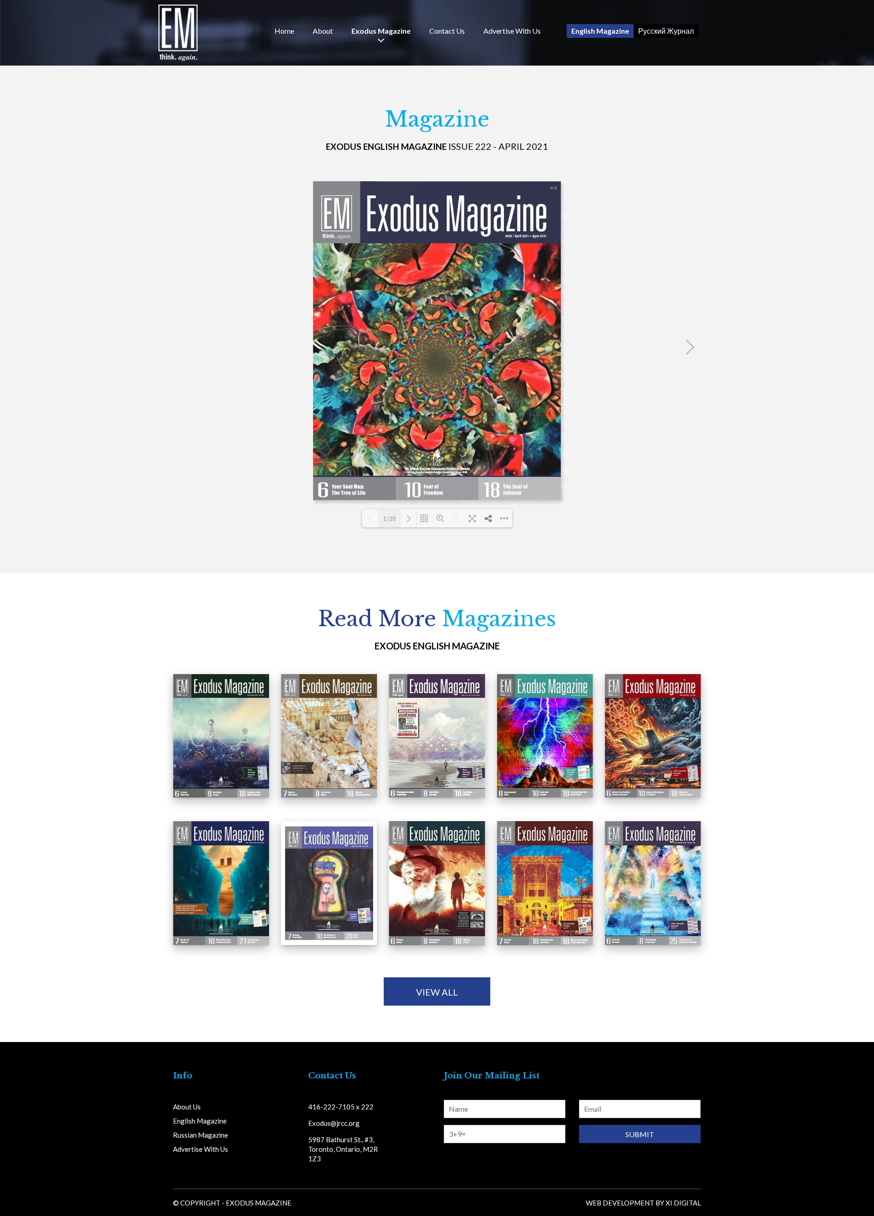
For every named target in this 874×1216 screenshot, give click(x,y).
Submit (639, 1134)
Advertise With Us (512, 31)
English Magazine (600, 30)
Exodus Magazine (381, 31)
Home (284, 31)
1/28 (389, 518)
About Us (187, 1107)
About (323, 31)
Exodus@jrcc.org (334, 1123)
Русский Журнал (666, 30)
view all (437, 991)
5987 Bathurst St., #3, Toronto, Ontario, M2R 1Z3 (343, 1149)
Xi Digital (683, 1203)
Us (447, 31)
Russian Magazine (200, 1135)
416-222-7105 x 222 (340, 1107)
